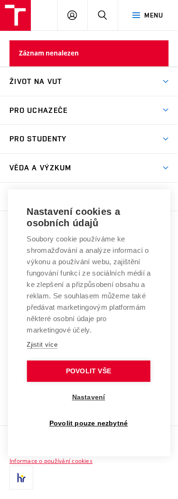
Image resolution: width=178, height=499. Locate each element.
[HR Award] (21, 478)
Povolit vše (88, 371)
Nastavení (88, 397)
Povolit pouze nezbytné (88, 423)
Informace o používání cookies (51, 460)
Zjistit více (42, 344)
